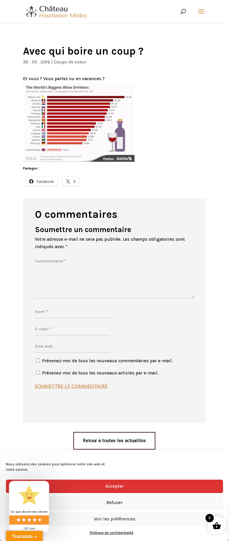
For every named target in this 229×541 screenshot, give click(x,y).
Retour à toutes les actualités (114, 440)
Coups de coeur (70, 62)
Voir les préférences (114, 519)
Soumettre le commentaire (71, 386)
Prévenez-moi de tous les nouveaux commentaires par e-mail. (107, 360)
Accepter (114, 486)
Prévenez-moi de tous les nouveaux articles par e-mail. (100, 373)
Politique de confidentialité (112, 533)
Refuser (114, 502)
